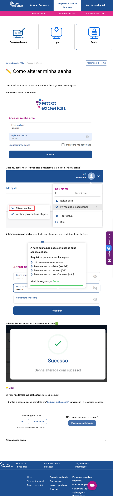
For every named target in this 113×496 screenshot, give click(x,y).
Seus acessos (57, 481)
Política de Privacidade (21, 465)
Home (30, 477)
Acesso (30, 63)
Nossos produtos (58, 485)
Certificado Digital (95, 5)
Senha (38, 63)
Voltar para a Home (96, 63)
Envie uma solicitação (82, 423)
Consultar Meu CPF (95, 13)
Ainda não (39, 421)
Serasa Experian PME (15, 63)
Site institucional (67, 13)
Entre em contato (35, 485)
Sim (22, 421)
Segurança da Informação (82, 465)
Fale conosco (38, 13)
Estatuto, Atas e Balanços (52, 465)
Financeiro (55, 489)
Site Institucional (35, 481)
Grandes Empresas (39, 5)
